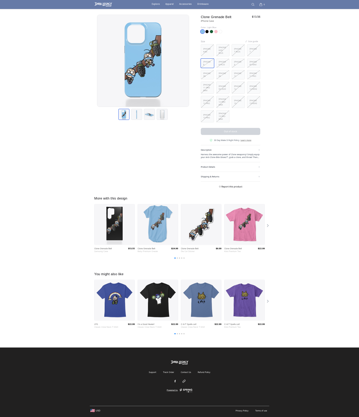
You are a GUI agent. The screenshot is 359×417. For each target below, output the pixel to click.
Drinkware (203, 3)
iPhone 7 (253, 50)
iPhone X (237, 63)
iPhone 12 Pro (207, 102)
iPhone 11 (237, 74)
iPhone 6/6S (207, 50)
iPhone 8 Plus (222, 63)
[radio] (207, 50)
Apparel (169, 3)
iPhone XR (207, 74)
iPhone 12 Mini (253, 87)
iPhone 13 (237, 102)
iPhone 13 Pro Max (222, 116)
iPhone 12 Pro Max (222, 102)
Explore (156, 3)
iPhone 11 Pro (253, 74)
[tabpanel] (143, 61)
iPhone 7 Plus (237, 50)
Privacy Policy (242, 410)
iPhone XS (222, 74)
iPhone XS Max (253, 63)
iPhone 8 (207, 63)
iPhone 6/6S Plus (222, 50)
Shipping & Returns (210, 176)
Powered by (172, 390)
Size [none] (203, 41)
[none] (251, 41)
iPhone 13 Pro (207, 116)
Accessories (185, 3)
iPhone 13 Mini (253, 102)
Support (152, 372)
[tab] (124, 114)
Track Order (168, 372)
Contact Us (186, 372)
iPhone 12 (237, 87)
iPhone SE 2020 (222, 87)
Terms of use (261, 410)
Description (206, 150)
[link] (114, 224)
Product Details (208, 167)
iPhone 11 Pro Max (207, 87)
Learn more (246, 140)
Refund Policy (204, 372)
